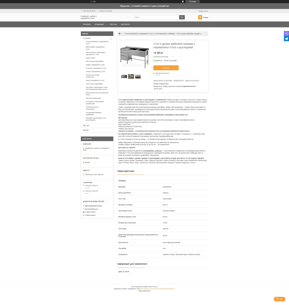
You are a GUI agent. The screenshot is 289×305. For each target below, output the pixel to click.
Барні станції (90, 58)
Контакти (125, 24)
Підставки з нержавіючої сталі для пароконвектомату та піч (96, 88)
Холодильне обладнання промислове (95, 102)
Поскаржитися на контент (149, 289)
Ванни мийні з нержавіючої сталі (95, 48)
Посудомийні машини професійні (93, 113)
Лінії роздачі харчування (94, 61)
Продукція (99, 24)
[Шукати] (182, 17)
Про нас (113, 24)
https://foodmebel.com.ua (93, 206)
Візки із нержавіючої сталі (95, 80)
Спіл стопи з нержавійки (94, 84)
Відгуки (86, 130)
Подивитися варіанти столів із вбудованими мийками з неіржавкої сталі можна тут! (153, 115)
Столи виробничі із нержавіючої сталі (139, 34)
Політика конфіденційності (166, 289)
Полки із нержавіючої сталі (95, 71)
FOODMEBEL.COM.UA (152, 151)
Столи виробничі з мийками (164, 34)
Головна (86, 24)
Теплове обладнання (93, 98)
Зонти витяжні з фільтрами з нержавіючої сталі (96, 53)
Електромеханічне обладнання (92, 108)
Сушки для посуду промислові (92, 76)
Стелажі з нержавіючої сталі (96, 68)
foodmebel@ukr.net (166, 136)
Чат (281, 299)
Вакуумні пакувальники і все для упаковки (96, 119)
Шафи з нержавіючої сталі (95, 65)
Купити (166, 68)
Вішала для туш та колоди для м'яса (97, 94)
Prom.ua (155, 286)
